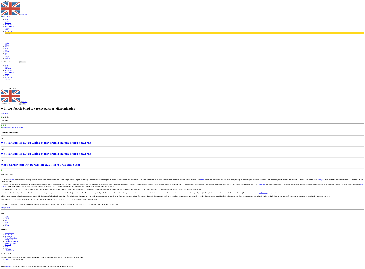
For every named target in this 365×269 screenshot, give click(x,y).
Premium (7, 58)
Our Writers (8, 24)
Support (7, 246)
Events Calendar (9, 233)
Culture (7, 45)
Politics (7, 43)
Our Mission (8, 236)
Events (7, 28)
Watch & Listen (9, 26)
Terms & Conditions (11, 238)
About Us (7, 248)
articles (202, 180)
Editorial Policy (9, 250)
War (6, 50)
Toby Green (5, 113)
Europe (7, 57)
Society (7, 51)
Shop (6, 29)
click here (8, 259)
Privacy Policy (9, 240)
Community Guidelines (12, 241)
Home (6, 19)
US (6, 55)
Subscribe (7, 33)
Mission (7, 21)
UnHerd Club (9, 31)
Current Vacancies (10, 243)
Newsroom (8, 23)
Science (7, 46)
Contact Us (8, 245)
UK (6, 53)
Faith (6, 48)
